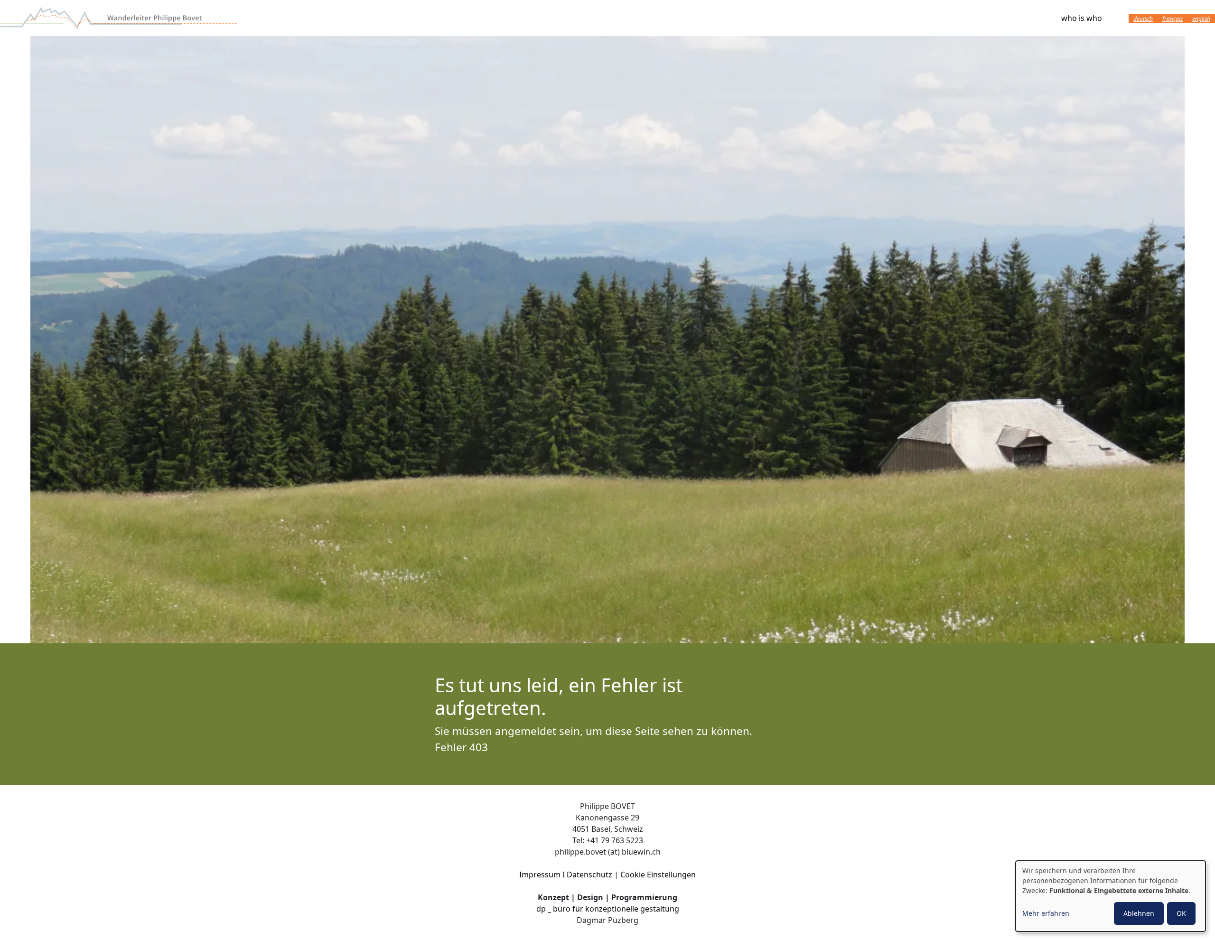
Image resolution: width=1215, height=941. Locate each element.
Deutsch (1143, 19)
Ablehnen (1138, 913)
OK (1181, 913)
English (1201, 19)
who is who (1081, 18)
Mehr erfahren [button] (1045, 913)
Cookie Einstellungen (658, 874)
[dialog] (1111, 896)
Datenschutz (589, 874)
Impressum (540, 874)
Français (1172, 19)
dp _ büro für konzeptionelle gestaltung (607, 908)
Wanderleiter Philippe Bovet (118, 18)
